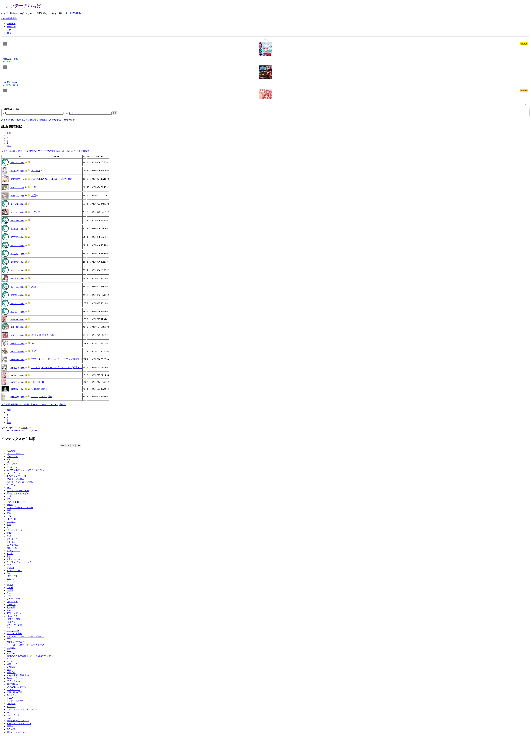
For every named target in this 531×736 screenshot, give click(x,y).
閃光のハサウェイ (15, 642)
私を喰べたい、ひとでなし (20, 482)
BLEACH (11, 519)
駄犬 (9, 527)
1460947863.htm (17, 204)
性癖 (50, 396)
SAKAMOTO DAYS (16, 687)
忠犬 (9, 565)
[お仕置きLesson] (265, 73)
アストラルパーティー (18, 490)
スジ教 (10, 587)
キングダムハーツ (15, 701)
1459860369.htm (17, 237)
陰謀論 (10, 590)
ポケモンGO (13, 630)
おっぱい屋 (61, 179)
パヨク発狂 (12, 622)
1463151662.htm (17, 171)
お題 (70, 179)
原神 (9, 516)
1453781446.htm (17, 312)
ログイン (11, 30)
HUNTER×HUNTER (16, 502)
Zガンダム (12, 548)
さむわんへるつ (14, 559)
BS (8, 462)
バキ (9, 628)
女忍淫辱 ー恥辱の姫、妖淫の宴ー (18, 404)
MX (8, 459)
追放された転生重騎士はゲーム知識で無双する (30, 656)
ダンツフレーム (14, 570)
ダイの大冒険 (13, 681)
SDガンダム (12, 545)
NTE (9, 659)
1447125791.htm (17, 368)
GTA (9, 639)
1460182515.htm (17, 229)
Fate (8, 573)
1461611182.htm (17, 179)
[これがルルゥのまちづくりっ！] (265, 96)
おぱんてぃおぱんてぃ (11, 84)
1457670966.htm (17, 295)
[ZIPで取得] (29, 162)
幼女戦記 (11, 703)
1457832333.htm (17, 287)
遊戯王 (34, 351)
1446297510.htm (17, 375)
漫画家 (10, 504)
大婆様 (52, 335)
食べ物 (10, 553)
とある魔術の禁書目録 (18, 675)
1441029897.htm (17, 397)
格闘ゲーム (12, 664)
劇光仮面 (11, 607)
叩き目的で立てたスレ (18, 720)
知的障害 (35, 389)
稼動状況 (11, 23)
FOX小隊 (35, 359)
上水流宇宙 (12, 601)
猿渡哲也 (77, 359)
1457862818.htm (17, 278)
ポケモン (11, 521)
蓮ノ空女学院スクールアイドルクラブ (25, 470)
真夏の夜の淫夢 (14, 692)
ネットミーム (13, 473)
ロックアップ (65, 359)
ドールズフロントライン (19, 723)
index (66, 113)
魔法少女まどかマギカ (18, 493)
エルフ (45, 335)
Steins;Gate (12, 695)
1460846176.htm (17, 212)
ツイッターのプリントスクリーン (23, 709)
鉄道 (9, 496)
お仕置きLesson (10, 82)
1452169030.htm (17, 319)
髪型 (9, 650)
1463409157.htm (17, 162)
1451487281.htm (17, 343)
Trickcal (10, 568)
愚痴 (33, 287)
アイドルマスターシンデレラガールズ (25, 636)
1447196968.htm (17, 359)
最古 (9, 146)
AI (32, 343)
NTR (9, 596)
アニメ (10, 698)
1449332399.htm (17, 351)
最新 (9, 133)
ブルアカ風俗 (82, 151)
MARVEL (11, 667)
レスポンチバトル (15, 453)
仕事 (9, 669)
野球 (9, 536)
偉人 (9, 487)
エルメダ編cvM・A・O (46, 404)
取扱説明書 (75, 13)
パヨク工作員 (13, 619)
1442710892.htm (17, 389)
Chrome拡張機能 (9, 18)
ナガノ (10, 584)
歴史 (9, 593)
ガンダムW (12, 539)
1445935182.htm (17, 382)
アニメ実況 (12, 464)
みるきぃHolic (8, 151)
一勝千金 (11, 672)
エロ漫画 (35, 170)
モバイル (11, 26)
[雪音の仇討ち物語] (265, 49)
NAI (9, 718)
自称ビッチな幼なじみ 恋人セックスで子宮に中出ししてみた (45, 151)
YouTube (11, 653)
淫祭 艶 (62, 404)
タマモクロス (13, 550)
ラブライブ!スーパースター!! (21, 562)
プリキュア (12, 456)
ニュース (11, 579)
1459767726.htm (17, 245)
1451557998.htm (17, 335)
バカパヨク (12, 616)
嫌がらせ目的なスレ (17, 732)
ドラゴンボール (14, 613)
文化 (9, 556)
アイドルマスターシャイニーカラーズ (25, 645)
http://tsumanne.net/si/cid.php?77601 (23, 430)
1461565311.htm (17, 187)
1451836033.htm (17, 327)
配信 (9, 499)
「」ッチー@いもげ (21, 5)
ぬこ (9, 712)
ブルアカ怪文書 (14, 625)
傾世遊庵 (6, 61)
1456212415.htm (17, 303)
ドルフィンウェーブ (17, 476)
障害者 (44, 389)
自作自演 (11, 729)
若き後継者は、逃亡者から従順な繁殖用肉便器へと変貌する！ (32, 120)
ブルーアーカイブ (50, 359)
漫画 (9, 510)
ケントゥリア (13, 689)
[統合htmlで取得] (26, 162)
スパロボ (11, 604)
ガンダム (11, 542)
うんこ (34, 396)
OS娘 (34, 335)
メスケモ (11, 485)
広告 (9, 513)
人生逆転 (11, 451)
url (4, 113)
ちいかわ (11, 661)
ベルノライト (13, 715)
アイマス (11, 582)
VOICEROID (37, 382)
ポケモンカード (14, 530)
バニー (39, 212)
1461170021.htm (17, 196)
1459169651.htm (17, 262)
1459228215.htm (17, 254)
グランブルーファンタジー (20, 507)
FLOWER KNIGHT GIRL (43, 179)
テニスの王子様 (14, 633)
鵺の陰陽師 (12, 684)
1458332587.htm (17, 270)
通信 (9, 33)
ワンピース (12, 467)
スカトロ (43, 396)
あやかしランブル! (16, 678)
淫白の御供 (69, 120)
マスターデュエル (15, 479)
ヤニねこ (11, 706)
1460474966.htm (17, 220)
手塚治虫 (11, 647)
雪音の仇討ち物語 (10, 58)
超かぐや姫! (12, 576)
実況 (9, 524)
